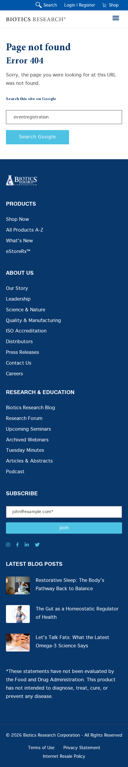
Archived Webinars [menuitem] (27, 440)
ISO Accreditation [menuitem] (26, 331)
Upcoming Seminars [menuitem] (28, 429)
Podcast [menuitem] (15, 471)
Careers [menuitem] (14, 374)
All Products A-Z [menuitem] (24, 230)
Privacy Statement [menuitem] (81, 748)
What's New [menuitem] (19, 240)
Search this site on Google (31, 99)
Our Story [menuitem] (17, 288)
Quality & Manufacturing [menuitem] (33, 320)
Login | (70, 5)
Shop (112, 5)
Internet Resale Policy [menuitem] (64, 756)
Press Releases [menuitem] (22, 352)
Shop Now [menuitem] (17, 219)
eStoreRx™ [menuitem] (18, 251)
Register (87, 5)
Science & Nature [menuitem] (25, 310)
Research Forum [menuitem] (24, 418)
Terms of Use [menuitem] (41, 748)
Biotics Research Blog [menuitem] (30, 407)
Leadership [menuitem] (18, 299)
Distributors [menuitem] (19, 341)
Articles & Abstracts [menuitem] (29, 461)
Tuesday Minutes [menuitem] (25, 450)
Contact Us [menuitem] (18, 363)
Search (49, 5)
